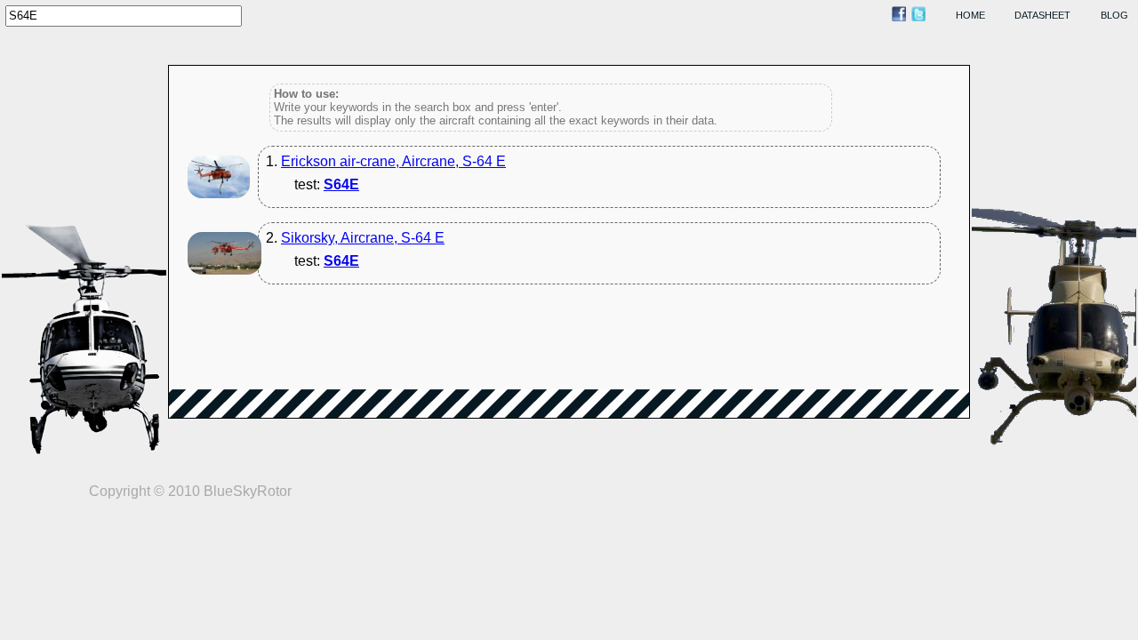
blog (1114, 15)
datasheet (1042, 15)
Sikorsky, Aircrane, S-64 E (363, 237)
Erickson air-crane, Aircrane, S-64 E (393, 161)
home (970, 15)
